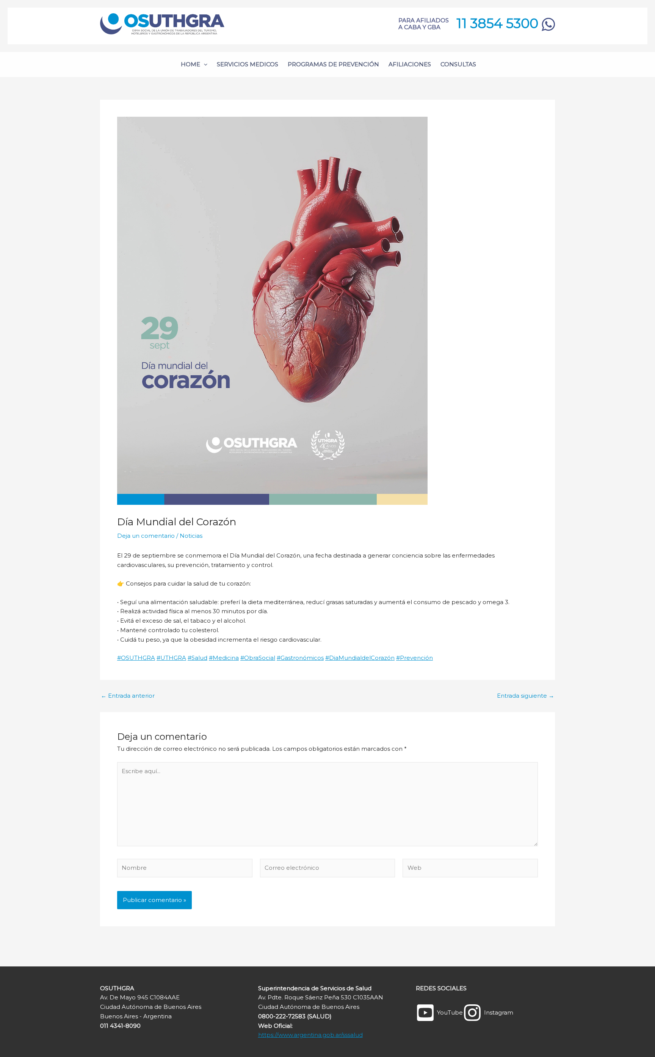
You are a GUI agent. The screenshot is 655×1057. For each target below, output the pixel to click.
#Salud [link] (197, 657)
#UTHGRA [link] (171, 657)
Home (190, 64)
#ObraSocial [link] (257, 657)
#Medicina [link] (224, 657)
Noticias (191, 535)
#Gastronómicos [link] (300, 657)
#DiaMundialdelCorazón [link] (360, 657)
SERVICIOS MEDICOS (247, 64)
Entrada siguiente (525, 695)
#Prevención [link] (414, 657)
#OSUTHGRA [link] (136, 657)
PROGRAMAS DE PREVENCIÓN (333, 64)
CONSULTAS (458, 64)
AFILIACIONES (410, 64)
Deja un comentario (146, 535)
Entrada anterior (128, 695)
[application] (203, 64)
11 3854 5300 (499, 23)
